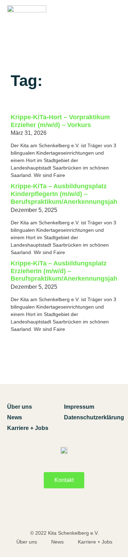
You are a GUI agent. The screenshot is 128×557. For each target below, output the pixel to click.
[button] (115, 26)
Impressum (79, 407)
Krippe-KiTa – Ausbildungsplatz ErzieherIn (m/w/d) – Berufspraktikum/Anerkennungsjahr (65, 271)
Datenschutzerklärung (92, 417)
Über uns (19, 407)
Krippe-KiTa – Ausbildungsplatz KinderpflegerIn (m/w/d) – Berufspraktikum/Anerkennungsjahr (65, 194)
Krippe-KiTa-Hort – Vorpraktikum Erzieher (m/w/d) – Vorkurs (60, 121)
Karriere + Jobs (27, 428)
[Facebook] (45, 512)
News (14, 417)
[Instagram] (82, 512)
